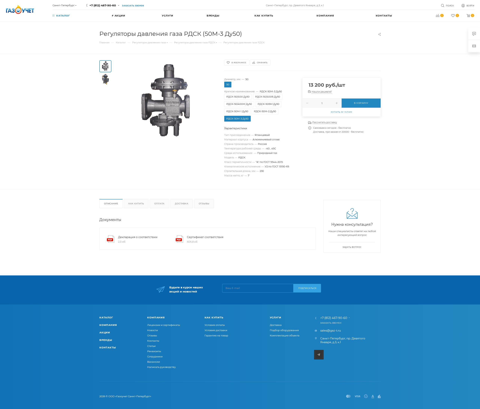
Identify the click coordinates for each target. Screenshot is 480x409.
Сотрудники (155, 356)
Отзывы (204, 203)
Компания (108, 324)
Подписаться (307, 288)
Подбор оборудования (284, 330)
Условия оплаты (215, 324)
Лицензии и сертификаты (163, 324)
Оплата (159, 203)
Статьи (151, 345)
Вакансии (153, 361)
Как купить (136, 203)
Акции (104, 332)
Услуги (275, 317)
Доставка (181, 203)
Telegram (319, 355)
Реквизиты (154, 351)
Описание (111, 203)
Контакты (107, 347)
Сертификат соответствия (205, 237)
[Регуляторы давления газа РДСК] (166, 102)
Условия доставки (216, 330)
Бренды (105, 339)
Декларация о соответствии (138, 237)
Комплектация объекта (284, 335)
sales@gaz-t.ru (330, 330)
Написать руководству (161, 366)
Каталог (106, 317)
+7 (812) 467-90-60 (102, 5)
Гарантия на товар (216, 335)
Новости (152, 330)
